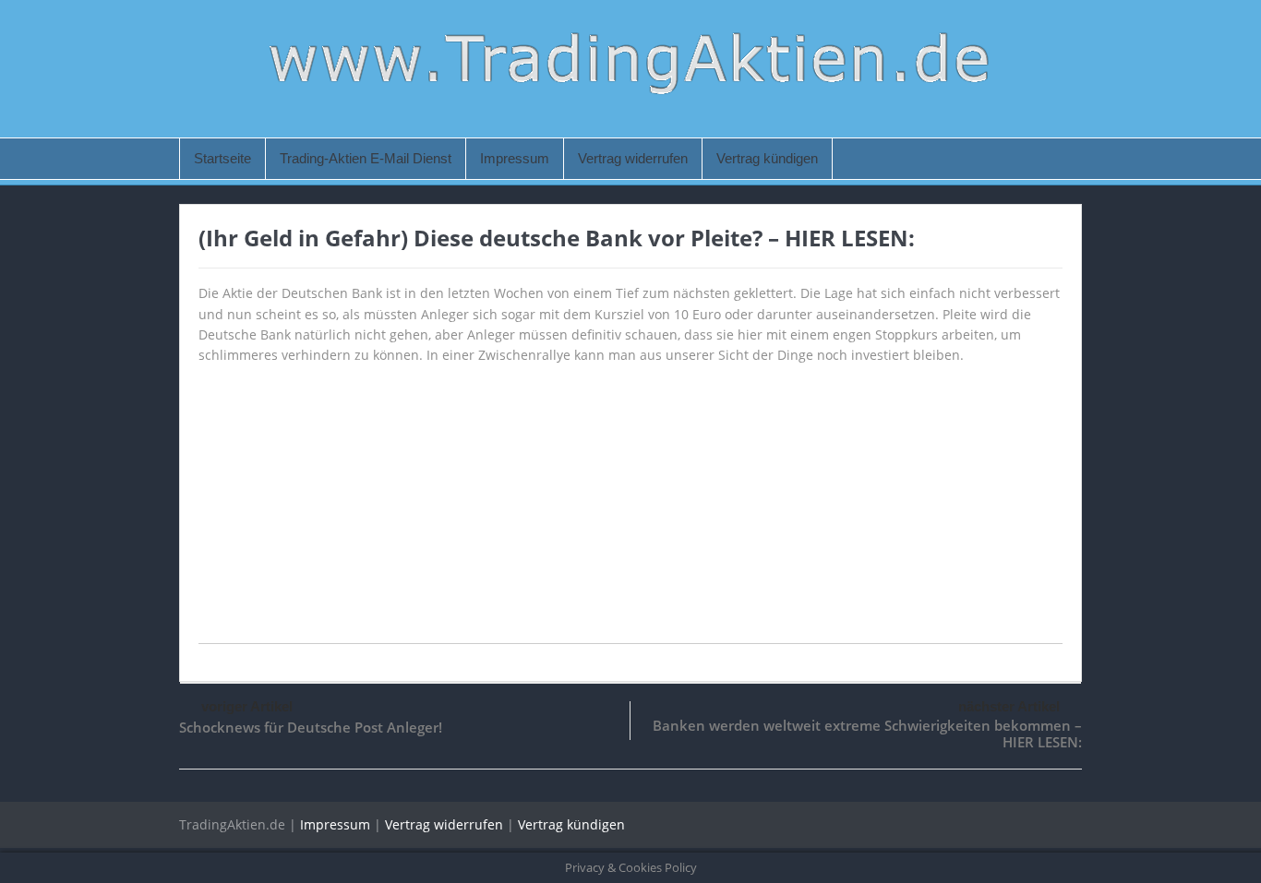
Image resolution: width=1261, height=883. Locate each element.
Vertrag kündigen (767, 158)
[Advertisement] (630, 514)
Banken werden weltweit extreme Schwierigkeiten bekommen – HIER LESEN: (867, 733)
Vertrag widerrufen (633, 158)
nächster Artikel (1009, 706)
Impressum (514, 158)
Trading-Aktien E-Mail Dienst (365, 158)
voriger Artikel (247, 706)
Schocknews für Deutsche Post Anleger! (310, 727)
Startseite (222, 158)
